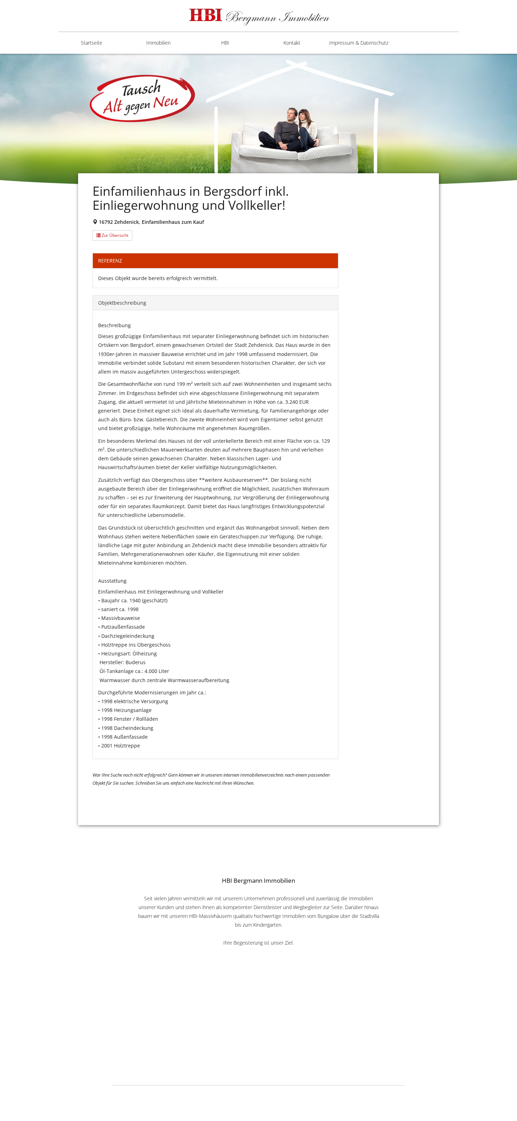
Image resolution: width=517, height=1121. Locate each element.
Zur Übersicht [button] (114, 235)
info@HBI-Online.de (258, 1050)
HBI (225, 42)
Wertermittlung (216, 120)
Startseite (91, 42)
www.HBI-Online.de (258, 1042)
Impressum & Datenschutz (358, 42)
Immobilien (158, 42)
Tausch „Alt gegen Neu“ (220, 144)
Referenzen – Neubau (214, 95)
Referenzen (212, 70)
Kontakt (291, 42)
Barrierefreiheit (350, 70)
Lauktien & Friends (350, 1094)
